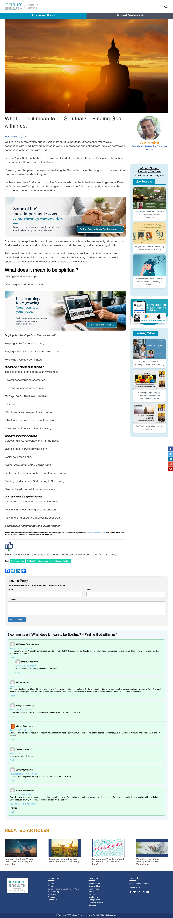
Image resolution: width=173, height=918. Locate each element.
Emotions (93, 892)
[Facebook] (130, 892)
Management (94, 900)
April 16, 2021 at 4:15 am (20, 794)
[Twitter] (134, 892)
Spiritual (20, 561)
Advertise (52, 894)
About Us (51, 884)
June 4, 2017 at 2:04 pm (25, 666)
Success (92, 905)
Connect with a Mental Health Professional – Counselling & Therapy (149, 281)
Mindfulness (55, 561)
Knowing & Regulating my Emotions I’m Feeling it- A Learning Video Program (149, 395)
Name (11, 590)
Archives (51, 897)
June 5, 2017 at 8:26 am (20, 710)
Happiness (93, 894)
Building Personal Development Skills (63, 889)
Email (89, 590)
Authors (51, 886)
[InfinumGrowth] (17, 886)
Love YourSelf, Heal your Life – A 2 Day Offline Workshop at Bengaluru (149, 214)
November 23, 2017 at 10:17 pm (24, 774)
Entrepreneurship (96, 902)
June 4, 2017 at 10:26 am (21, 648)
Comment (12, 599)
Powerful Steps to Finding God (23, 804)
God (13, 561)
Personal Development (130, 15)
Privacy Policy (53, 892)
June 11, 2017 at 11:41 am (21, 753)
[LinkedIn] (139, 892)
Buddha (66, 561)
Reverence (43, 561)
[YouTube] (147, 892)
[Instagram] (143, 892)
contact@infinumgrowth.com (141, 884)
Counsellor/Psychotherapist (95, 533)
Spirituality (31, 561)
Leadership (93, 897)
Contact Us (52, 900)
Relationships (94, 886)
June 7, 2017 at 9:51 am (20, 730)
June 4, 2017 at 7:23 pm (20, 686)
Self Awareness (95, 884)
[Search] (166, 7)
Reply (12, 658)
